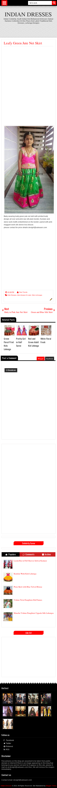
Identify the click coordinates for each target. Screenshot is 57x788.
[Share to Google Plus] (11, 701)
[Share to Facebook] (6, 701)
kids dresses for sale (24, 295)
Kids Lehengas (37, 295)
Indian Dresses (28, 14)
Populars (12, 554)
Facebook (49, 358)
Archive (48, 554)
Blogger (40, 358)
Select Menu (4, 3)
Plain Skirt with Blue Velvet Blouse (28, 586)
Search (54, 3)
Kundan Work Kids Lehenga (25, 573)
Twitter (8, 743)
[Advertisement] (28, 68)
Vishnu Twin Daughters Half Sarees (28, 600)
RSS (7, 749)
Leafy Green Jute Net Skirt (23, 43)
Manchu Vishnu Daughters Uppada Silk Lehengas (34, 613)
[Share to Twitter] (8, 701)
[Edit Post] (50, 300)
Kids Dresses (12, 295)
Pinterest (9, 746)
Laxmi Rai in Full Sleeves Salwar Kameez (30, 560)
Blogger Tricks (51, 786)
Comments (29, 554)
